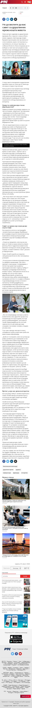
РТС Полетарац (26, 682)
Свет (20, 661)
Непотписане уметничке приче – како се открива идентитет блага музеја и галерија (12, 581)
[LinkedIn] (11, 19)
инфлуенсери (7, 473)
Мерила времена (25, 662)
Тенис (21, 667)
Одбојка (26, 667)
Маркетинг (16, 691)
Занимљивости (19, 672)
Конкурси (10, 692)
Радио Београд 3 (6, 686)
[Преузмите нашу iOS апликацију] (16, 637)
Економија (17, 662)
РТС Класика (22, 681)
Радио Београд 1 (12, 685)
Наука (13, 675)
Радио (5, 685)
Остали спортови (11, 670)
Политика (9, 661)
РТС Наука (27, 680)
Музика (26, 672)
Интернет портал (19, 692)
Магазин (6, 672)
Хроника (4, 662)
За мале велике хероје (17, 676)
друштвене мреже (8, 469)
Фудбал (10, 667)
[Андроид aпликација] (16, 621)
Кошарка (15, 667)
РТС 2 (10, 680)
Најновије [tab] (5, 572)
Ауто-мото (25, 668)
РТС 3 (15, 680)
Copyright (11, 701)
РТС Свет (20, 680)
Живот (11, 672)
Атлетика (19, 668)
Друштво (10, 662)
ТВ (2, 680)
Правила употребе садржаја (22, 701)
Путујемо (11, 674)
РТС (5, 691)
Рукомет (5, 668)
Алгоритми (24, 473)
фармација (16, 473)
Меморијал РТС (21, 670)
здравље (18, 469)
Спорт (5, 667)
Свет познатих (19, 674)
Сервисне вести (23, 663)
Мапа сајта (25, 696)
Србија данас (26, 661)
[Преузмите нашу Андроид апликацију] (16, 641)
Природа (18, 675)
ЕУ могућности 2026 (23, 665)
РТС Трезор (9, 682)
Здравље (27, 674)
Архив (23, 688)
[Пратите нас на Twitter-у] (12, 653)
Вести (4, 661)
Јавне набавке (24, 691)
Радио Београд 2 (23, 685)
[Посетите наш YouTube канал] (20, 653)
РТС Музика (17, 682)
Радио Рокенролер (9, 687)
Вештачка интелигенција (10, 466)
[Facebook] (3, 19)
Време (15, 663)
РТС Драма (7, 681)
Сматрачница (6, 665)
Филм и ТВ (7, 675)
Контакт (9, 691)
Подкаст (14, 665)
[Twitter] (7, 19)
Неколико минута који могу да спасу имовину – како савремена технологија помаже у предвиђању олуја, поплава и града (12, 589)
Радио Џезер (16, 688)
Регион (15, 661)
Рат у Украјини (8, 663)
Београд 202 (15, 686)
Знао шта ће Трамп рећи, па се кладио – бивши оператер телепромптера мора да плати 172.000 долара (12, 603)
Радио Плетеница (25, 686)
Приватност (5, 701)
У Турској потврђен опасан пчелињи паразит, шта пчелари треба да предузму (11, 610)
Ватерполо (12, 668)
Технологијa (5, 674)
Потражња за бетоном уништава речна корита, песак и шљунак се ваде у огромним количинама (12, 596)
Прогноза (6, 568)
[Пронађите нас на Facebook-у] (16, 653)
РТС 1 (5, 680)
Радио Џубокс (20, 687)
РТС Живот (14, 681)
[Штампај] (15, 19)
